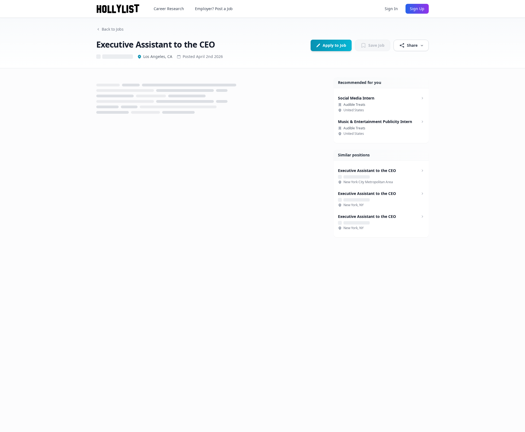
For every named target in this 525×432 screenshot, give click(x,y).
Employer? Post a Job (214, 8)
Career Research (169, 8)
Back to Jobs (113, 29)
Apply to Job (334, 45)
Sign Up (417, 8)
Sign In (391, 8)
